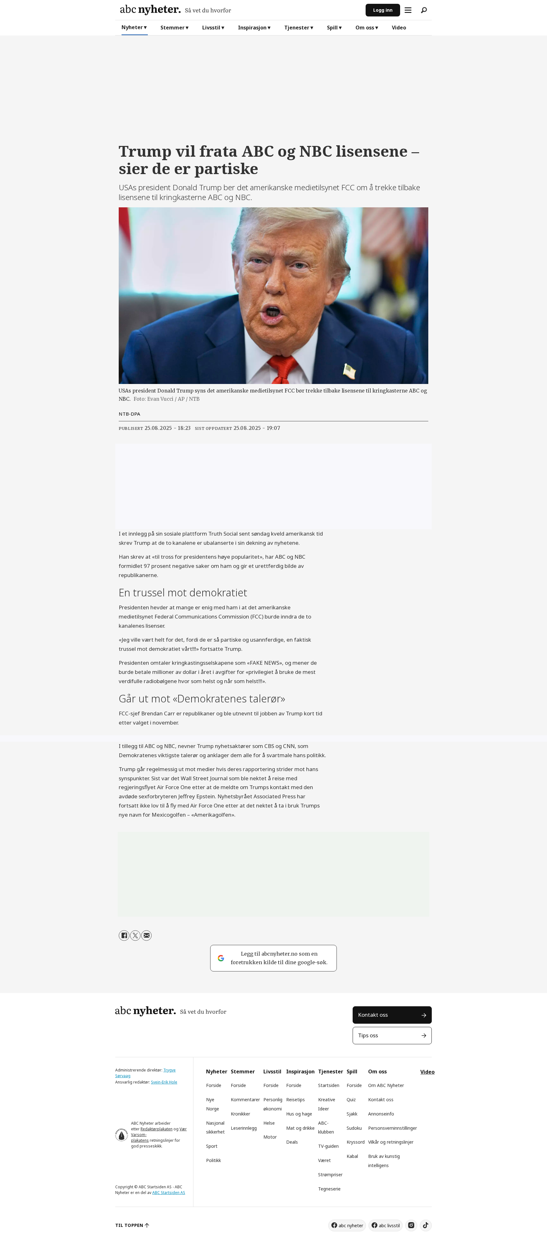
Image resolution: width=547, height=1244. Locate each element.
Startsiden (328, 1085)
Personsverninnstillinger (392, 1128)
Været (324, 1160)
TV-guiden (328, 1146)
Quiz (351, 1099)
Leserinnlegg (244, 1128)
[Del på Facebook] (124, 935)
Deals (292, 1142)
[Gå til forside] (240, 10)
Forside (213, 1085)
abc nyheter (351, 1225)
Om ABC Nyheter (386, 1085)
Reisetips (295, 1099)
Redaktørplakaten (157, 1129)
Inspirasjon (252, 27)
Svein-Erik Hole (164, 1082)
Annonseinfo (381, 1114)
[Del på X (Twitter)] (135, 935)
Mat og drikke (300, 1128)
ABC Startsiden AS (168, 1192)
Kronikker (240, 1114)
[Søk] (424, 10)
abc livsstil (389, 1225)
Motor (270, 1137)
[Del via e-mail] (146, 935)
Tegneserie (329, 1189)
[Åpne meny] (408, 10)
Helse (269, 1123)
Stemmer (172, 27)
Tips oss (368, 1035)
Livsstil (211, 27)
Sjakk (352, 1114)
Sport (211, 1146)
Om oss (364, 27)
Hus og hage (299, 1114)
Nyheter (132, 27)
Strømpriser (330, 1175)
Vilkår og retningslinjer (390, 1142)
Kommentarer (245, 1099)
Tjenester (296, 27)
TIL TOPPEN (129, 1225)
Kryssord (356, 1142)
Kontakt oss (373, 1014)
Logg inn (383, 10)
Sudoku (354, 1128)
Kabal (352, 1156)
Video (399, 27)
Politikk (213, 1160)
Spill (332, 27)
